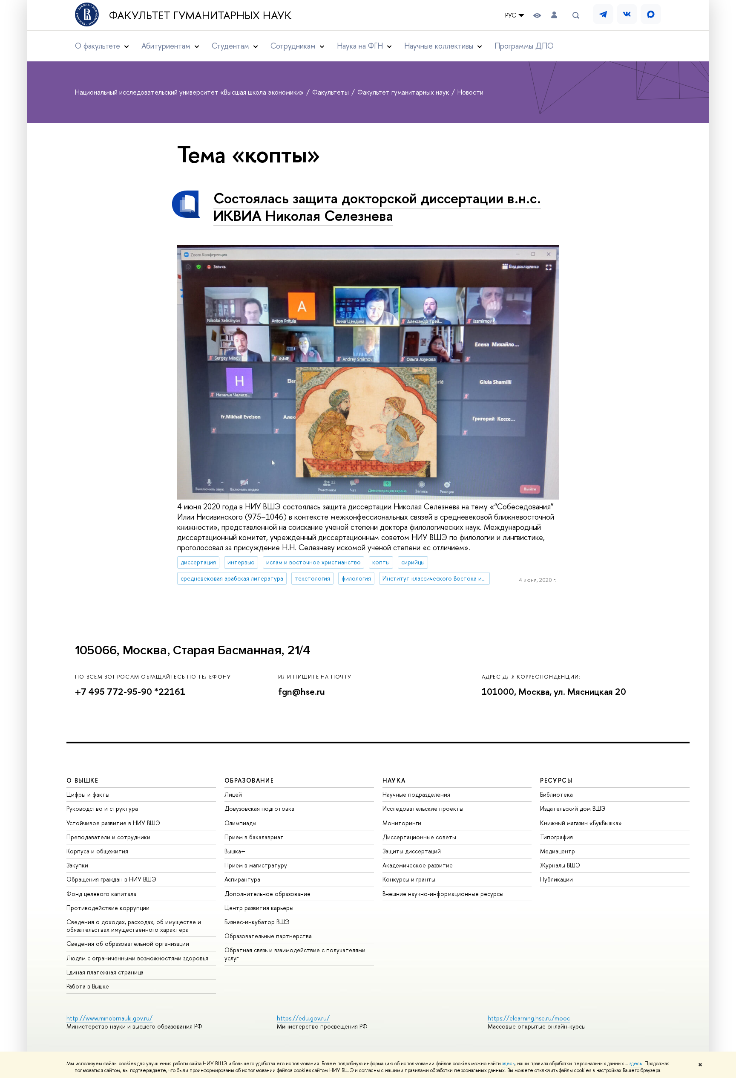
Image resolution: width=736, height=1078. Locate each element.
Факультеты (331, 92)
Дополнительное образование (267, 894)
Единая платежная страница (105, 972)
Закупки (77, 865)
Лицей (233, 794)
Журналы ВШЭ (560, 865)
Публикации (556, 879)
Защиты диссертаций (411, 851)
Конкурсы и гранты (408, 879)
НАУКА (394, 780)
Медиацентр (557, 851)
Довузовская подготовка (259, 808)
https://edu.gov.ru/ (303, 1018)
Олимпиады (240, 823)
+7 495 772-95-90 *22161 (130, 691)
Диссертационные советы (419, 837)
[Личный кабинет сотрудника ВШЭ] (554, 15)
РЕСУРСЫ (556, 780)
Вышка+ (234, 851)
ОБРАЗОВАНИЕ (249, 780)
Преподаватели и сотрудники (108, 837)
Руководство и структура (102, 808)
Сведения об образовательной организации (127, 943)
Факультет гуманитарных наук (200, 15)
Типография (556, 837)
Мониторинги (401, 823)
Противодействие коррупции (108, 908)
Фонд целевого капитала (101, 894)
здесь (508, 1063)
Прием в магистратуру (255, 865)
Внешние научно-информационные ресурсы (442, 894)
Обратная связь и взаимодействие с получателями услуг (294, 954)
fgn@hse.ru (301, 691)
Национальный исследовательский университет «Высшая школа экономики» (190, 92)
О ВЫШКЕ (82, 780)
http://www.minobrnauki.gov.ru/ (109, 1018)
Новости (470, 92)
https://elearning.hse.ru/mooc (529, 1018)
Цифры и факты (87, 794)
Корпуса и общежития (97, 851)
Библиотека (556, 794)
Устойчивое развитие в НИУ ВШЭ (113, 823)
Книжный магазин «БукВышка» (581, 823)
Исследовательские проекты (422, 808)
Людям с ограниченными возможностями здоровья (137, 958)
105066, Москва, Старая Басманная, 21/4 (192, 650)
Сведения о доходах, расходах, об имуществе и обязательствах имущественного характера (133, 925)
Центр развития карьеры (258, 908)
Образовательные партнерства (268, 936)
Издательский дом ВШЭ (573, 808)
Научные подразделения (416, 794)
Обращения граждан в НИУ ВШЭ (111, 879)
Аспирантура (242, 879)
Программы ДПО (524, 45)
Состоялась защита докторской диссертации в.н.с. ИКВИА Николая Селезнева (377, 206)
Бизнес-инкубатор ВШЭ (257, 922)
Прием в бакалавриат (254, 837)
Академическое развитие (417, 865)
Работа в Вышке (87, 986)
